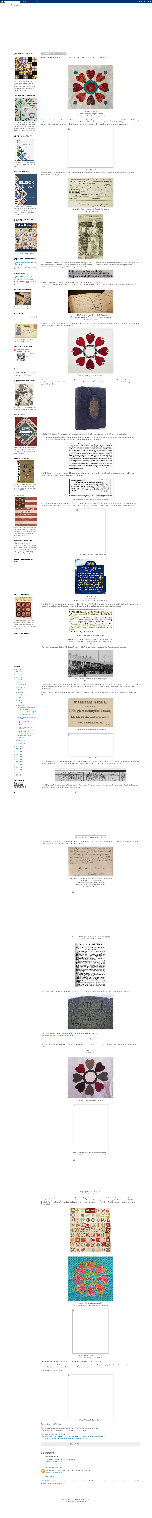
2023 (18, 677)
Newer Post (45, 1480)
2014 (18, 764)
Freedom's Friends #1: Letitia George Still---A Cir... (26, 708)
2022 (18, 680)
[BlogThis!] (71, 1444)
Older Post (136, 1480)
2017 (18, 757)
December (21, 682)
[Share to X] (73, 1444)
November (21, 684)
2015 (18, 762)
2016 (18, 759)
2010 (18, 775)
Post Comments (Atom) (56, 1483)
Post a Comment (49, 1476)
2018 (18, 754)
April (19, 703)
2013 (18, 767)
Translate (29, 375)
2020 (18, 749)
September (21, 690)
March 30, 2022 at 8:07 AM (54, 1462)
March (20, 705)
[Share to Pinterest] (77, 1444)
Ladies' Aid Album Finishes (26, 714)
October (20, 687)
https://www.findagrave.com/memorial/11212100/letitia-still (59, 1035)
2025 (18, 672)
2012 (18, 770)
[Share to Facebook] (75, 1444)
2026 (18, 669)
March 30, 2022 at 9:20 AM (54, 1473)
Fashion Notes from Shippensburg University (26, 732)
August (20, 692)
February (21, 740)
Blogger (84, 1501)
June (19, 697)
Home (91, 1480)
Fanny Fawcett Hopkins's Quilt (27, 712)
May (19, 700)
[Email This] (69, 1444)
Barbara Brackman (52, 1467)
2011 (18, 772)
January (20, 743)
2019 (18, 751)
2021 (18, 746)
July (19, 695)
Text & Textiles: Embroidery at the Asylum (30, 354)
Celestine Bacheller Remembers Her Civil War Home (26, 723)
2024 (18, 674)
